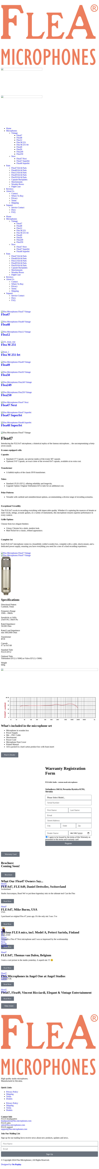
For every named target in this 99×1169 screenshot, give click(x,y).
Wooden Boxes (17, 184)
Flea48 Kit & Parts (19, 170)
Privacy (14, 198)
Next (13, 156)
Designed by (11, 1164)
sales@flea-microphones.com (13, 1125)
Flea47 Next (21, 159)
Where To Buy (17, 196)
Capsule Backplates (19, 179)
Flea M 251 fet (22, 145)
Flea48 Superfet (22, 163)
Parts (8, 166)
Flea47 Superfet (22, 161)
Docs (13, 210)
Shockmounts (16, 182)
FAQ (13, 212)
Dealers (9, 1099)
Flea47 (19, 135)
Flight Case (16, 186)
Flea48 (19, 138)
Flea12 (19, 140)
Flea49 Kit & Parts (19, 175)
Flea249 (19, 152)
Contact (14, 193)
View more (8, 1006)
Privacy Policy (12, 1092)
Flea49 (19, 147)
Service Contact (17, 207)
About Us (10, 191)
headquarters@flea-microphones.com (16, 1121)
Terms (13, 200)
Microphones (11, 131)
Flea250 (19, 154)
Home (8, 128)
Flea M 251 (21, 142)
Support (9, 205)
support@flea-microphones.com (14, 1129)
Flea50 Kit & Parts (19, 177)
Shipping (15, 203)
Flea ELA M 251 (3, 932)
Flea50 (19, 149)
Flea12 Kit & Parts (19, 172)
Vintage (14, 133)
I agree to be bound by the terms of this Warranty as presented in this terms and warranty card (67, 838)
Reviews (9, 189)
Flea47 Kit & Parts (19, 168)
